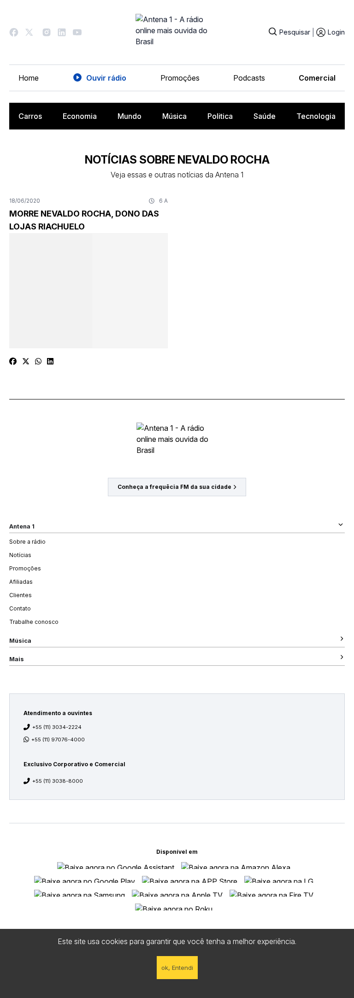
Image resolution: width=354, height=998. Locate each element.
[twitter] (26, 361)
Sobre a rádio (27, 541)
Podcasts (249, 77)
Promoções (180, 77)
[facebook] (13, 361)
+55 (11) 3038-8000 (57, 781)
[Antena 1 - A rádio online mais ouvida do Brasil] (177, 32)
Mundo (130, 116)
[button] (13, 32)
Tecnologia (316, 116)
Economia (80, 116)
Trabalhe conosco (34, 621)
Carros (30, 116)
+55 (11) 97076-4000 (58, 739)
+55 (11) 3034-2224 (57, 727)
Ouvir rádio (106, 77)
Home (28, 77)
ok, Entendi (177, 967)
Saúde (265, 116)
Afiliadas (21, 581)
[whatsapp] (38, 361)
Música (174, 116)
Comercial (317, 77)
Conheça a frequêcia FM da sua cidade (174, 486)
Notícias (20, 555)
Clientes (20, 595)
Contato (20, 608)
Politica (220, 116)
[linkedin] (50, 361)
